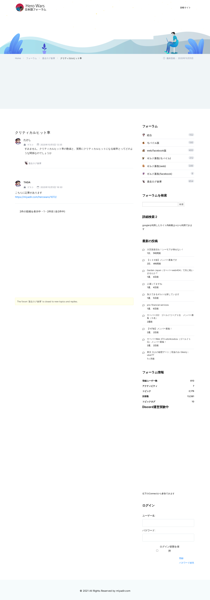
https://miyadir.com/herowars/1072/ (36, 196)
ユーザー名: (148, 515)
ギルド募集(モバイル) (159, 158)
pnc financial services (158, 305)
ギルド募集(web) (156, 166)
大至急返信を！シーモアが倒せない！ (165, 249)
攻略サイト (185, 7)
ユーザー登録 (139, 7)
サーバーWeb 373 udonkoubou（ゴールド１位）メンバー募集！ (169, 340)
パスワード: (148, 530)
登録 (181, 558)
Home (18, 58)
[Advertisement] (105, 83)
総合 (149, 135)
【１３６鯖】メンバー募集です (162, 260)
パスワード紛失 (186, 562)
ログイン (159, 7)
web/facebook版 (156, 150)
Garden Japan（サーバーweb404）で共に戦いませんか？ (170, 271)
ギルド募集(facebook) (159, 173)
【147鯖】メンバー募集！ (159, 328)
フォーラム (31, 58)
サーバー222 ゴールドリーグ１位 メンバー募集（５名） (170, 316)
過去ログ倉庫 (48, 58)
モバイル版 (153, 142)
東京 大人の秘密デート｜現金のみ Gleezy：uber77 (168, 353)
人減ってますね (154, 283)
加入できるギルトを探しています (163, 294)
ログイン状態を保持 (169, 548)
